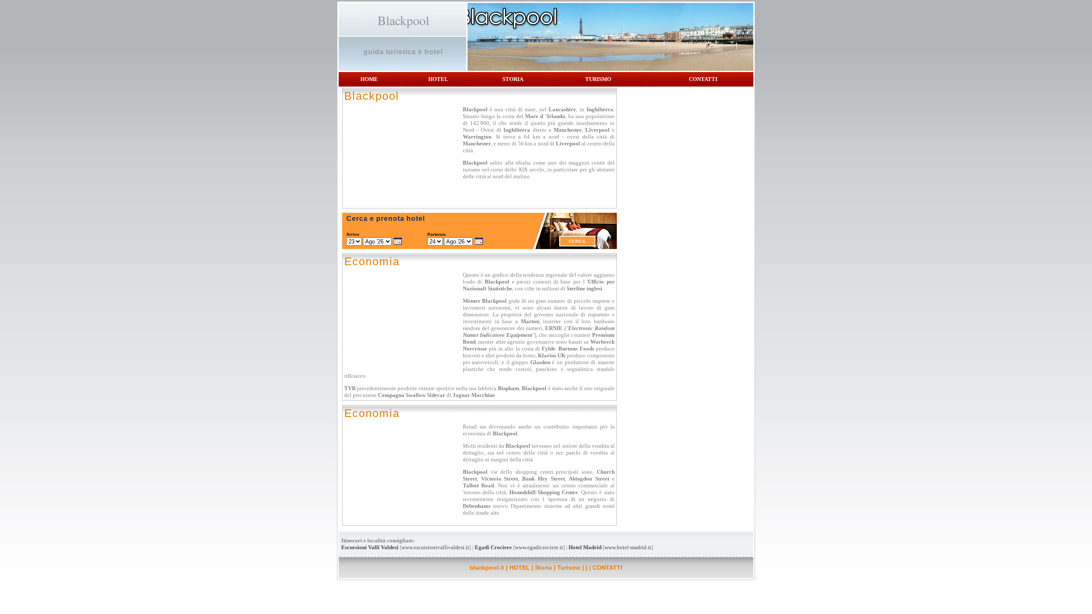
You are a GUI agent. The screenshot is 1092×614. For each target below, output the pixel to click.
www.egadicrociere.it (539, 547)
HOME (369, 79)
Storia (512, 79)
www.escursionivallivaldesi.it (435, 547)
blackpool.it (487, 567)
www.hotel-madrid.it (627, 547)
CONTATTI (703, 79)
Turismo (598, 79)
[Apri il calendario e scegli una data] (398, 242)
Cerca (577, 241)
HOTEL (438, 79)
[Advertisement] (686, 149)
